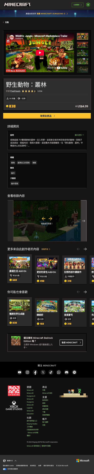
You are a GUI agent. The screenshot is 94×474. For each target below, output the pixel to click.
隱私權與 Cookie (8, 466)
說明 (43, 403)
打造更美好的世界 (33, 430)
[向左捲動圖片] (10, 221)
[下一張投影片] (85, 249)
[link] (19, 372)
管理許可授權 (46, 446)
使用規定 (33, 466)
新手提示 (45, 400)
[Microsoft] (82, 460)
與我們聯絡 (46, 415)
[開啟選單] (88, 4)
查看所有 (44, 249)
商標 (39, 466)
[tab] (82, 36)
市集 (7, 22)
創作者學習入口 (32, 421)
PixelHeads (15, 91)
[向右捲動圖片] (84, 221)
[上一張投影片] (78, 249)
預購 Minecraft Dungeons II (51, 13)
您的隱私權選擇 (12, 469)
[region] (47, 221)
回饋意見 (45, 406)
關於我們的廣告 (49, 466)
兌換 (43, 425)
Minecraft (30, 390)
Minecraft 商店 (47, 393)
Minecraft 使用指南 (33, 446)
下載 (43, 412)
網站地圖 (45, 409)
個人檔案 (45, 422)
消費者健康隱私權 (22, 466)
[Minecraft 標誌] (17, 5)
